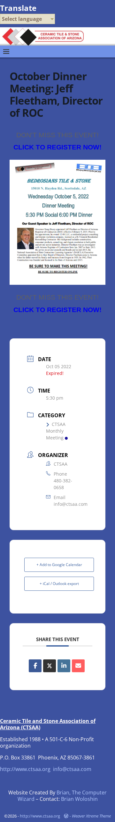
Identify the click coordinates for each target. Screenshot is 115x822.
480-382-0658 (63, 484)
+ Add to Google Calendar (59, 564)
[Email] (78, 665)
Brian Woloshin (79, 798)
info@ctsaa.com (71, 504)
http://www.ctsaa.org (25, 769)
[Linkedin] (63, 665)
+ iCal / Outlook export (59, 583)
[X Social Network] (49, 665)
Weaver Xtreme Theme (91, 816)
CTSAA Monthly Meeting (55, 431)
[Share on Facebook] (35, 665)
